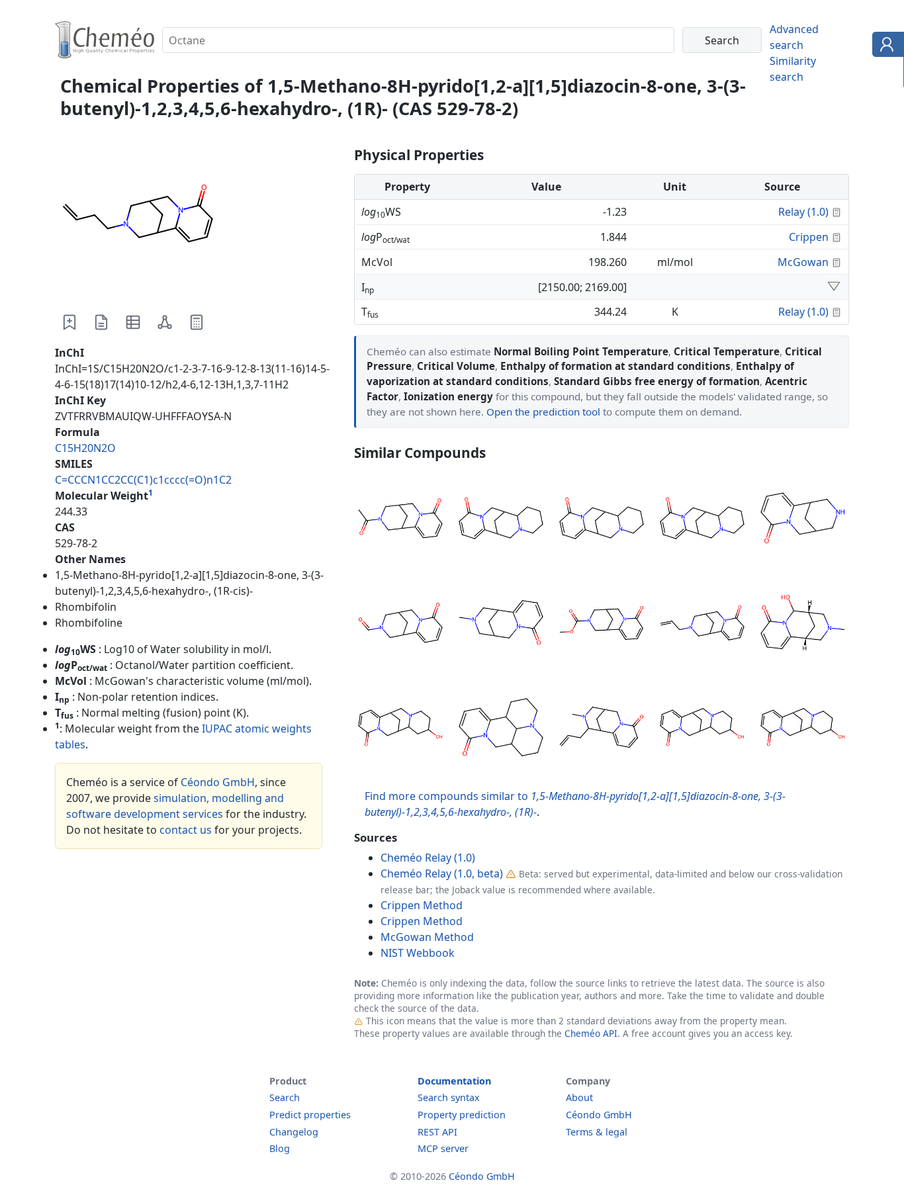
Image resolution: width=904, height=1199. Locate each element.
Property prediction (462, 1114)
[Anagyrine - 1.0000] (702, 520)
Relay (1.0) (803, 211)
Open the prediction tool (543, 411)
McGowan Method (427, 937)
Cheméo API (591, 1033)
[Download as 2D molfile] (164, 322)
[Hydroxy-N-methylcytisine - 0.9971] (802, 624)
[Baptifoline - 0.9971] (400, 729)
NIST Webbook (418, 953)
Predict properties (310, 1114)
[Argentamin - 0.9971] (802, 729)
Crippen (809, 237)
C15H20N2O (85, 448)
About (579, 1097)
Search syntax (449, 1097)
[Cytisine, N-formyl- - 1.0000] (400, 624)
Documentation (454, 1081)
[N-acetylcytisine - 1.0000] (400, 520)
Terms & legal (596, 1132)
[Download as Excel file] (133, 322)
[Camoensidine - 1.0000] (501, 520)
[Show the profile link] (885, 46)
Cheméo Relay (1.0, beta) (442, 873)
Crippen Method (422, 905)
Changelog (293, 1132)
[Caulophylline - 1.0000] (501, 624)
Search (284, 1097)
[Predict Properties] (196, 322)
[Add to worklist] (69, 322)
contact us (185, 829)
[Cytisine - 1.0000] (802, 520)
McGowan (803, 262)
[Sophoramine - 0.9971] (501, 729)
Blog (279, 1148)
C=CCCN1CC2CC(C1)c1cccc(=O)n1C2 (143, 479)
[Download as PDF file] (101, 322)
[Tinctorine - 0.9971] (601, 729)
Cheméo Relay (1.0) (428, 857)
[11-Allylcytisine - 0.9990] (702, 624)
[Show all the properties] (834, 287)
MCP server (443, 1148)
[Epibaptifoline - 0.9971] (702, 729)
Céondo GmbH (218, 782)
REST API (437, 1132)
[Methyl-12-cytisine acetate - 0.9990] (601, 624)
